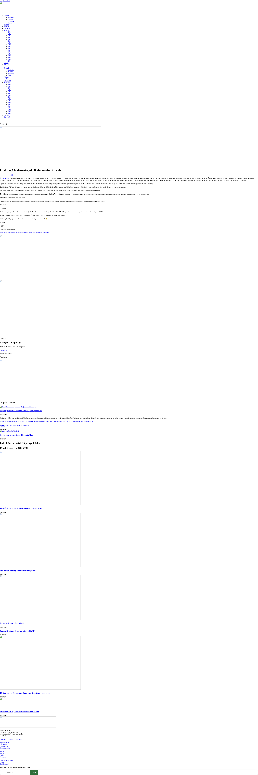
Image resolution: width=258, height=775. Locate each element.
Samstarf (7, 64)
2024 (9, 35)
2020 (9, 43)
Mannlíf (10, 19)
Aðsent (6, 25)
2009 (9, 57)
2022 (9, 39)
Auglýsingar (4, 746)
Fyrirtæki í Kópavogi (6, 760)
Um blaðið (3, 744)
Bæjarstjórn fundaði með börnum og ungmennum (21, 411)
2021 (9, 41)
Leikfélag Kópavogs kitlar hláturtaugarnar (18, 570)
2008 (9, 59)
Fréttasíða (7, 16)
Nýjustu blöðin (4, 742)
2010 (9, 55)
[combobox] (16, 772)
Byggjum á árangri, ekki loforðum (14, 425)
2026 (9, 32)
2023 (9, 37)
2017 (9, 48)
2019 (9, 45)
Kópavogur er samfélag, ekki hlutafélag (16, 435)
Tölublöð (7, 30)
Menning (11, 21)
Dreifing (6, 63)
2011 (9, 54)
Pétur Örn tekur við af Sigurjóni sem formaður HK (21, 508)
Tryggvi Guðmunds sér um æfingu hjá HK (17, 631)
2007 (9, 61)
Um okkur (7, 28)
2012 (9, 52)
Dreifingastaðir (4, 764)
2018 (9, 46)
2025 (9, 34)
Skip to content (5, 1)
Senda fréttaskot (5, 748)
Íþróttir (10, 23)
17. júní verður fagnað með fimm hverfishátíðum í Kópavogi (25, 693)
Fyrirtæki (7, 26)
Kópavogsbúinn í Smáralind (12, 623)
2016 (9, 50)
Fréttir (2, 751)
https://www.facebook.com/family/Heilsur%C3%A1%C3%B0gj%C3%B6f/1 (24, 232)
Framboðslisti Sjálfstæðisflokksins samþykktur (19, 712)
